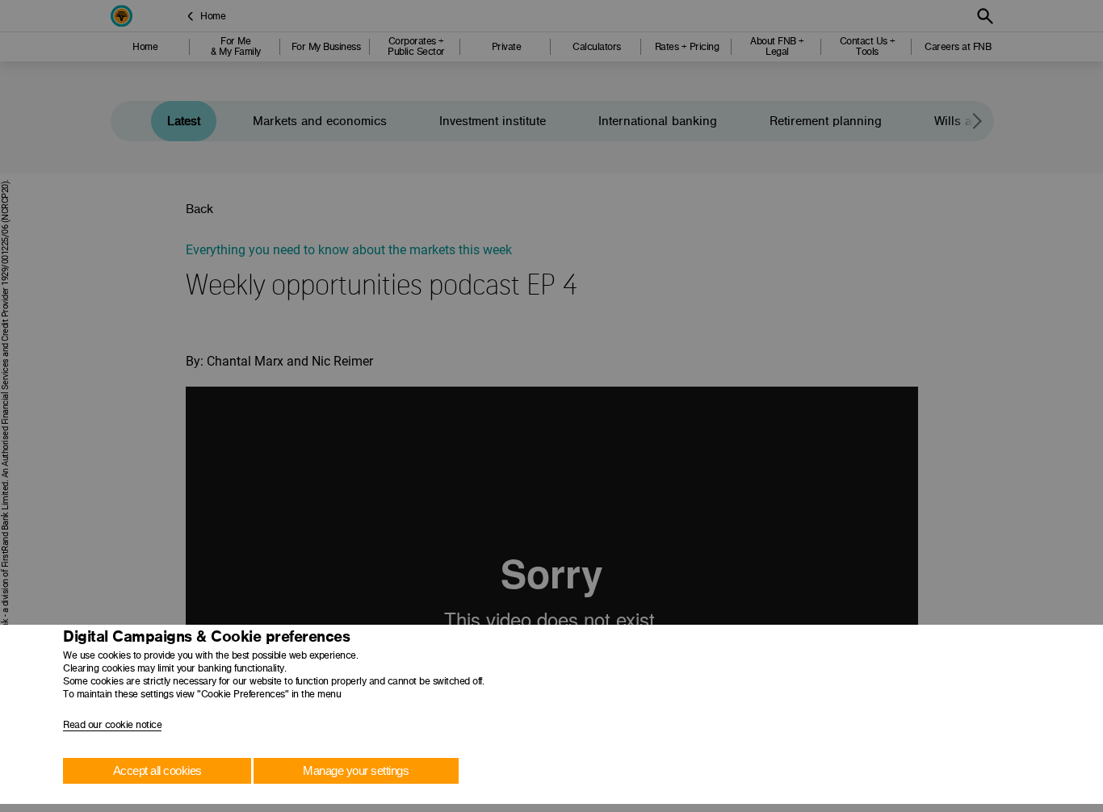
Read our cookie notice (112, 724)
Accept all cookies (157, 770)
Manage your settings (356, 770)
